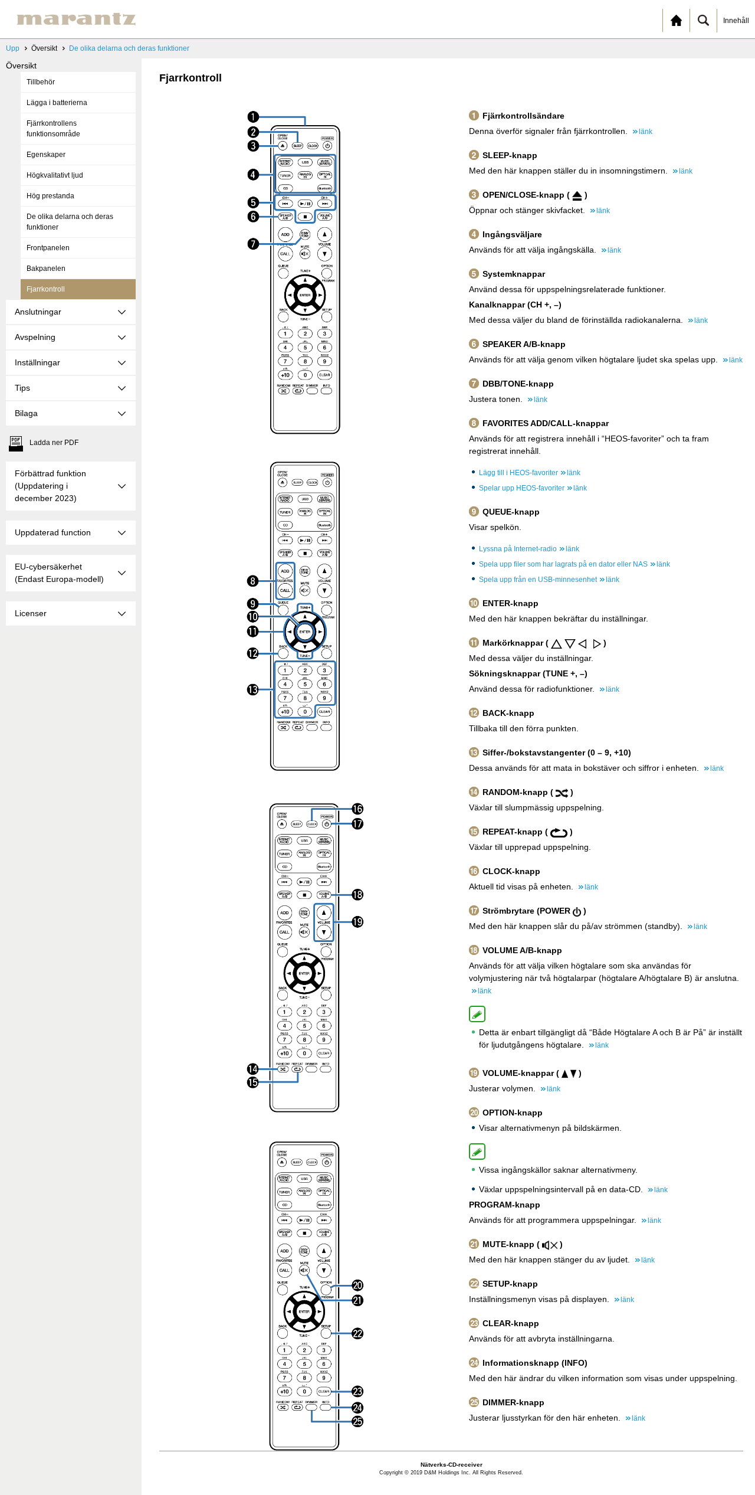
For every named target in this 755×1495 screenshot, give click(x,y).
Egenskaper (46, 155)
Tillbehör (41, 82)
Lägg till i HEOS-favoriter (529, 473)
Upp (12, 48)
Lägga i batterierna (57, 103)
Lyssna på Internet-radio (529, 549)
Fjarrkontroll (46, 289)
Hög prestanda (50, 196)
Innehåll (736, 21)
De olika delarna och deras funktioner (129, 48)
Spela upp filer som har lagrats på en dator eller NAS (574, 564)
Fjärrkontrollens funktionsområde (53, 128)
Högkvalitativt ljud (55, 175)
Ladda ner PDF (53, 443)
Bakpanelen (46, 268)
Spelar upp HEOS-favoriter (533, 488)
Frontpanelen (48, 248)
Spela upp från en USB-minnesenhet (549, 579)
